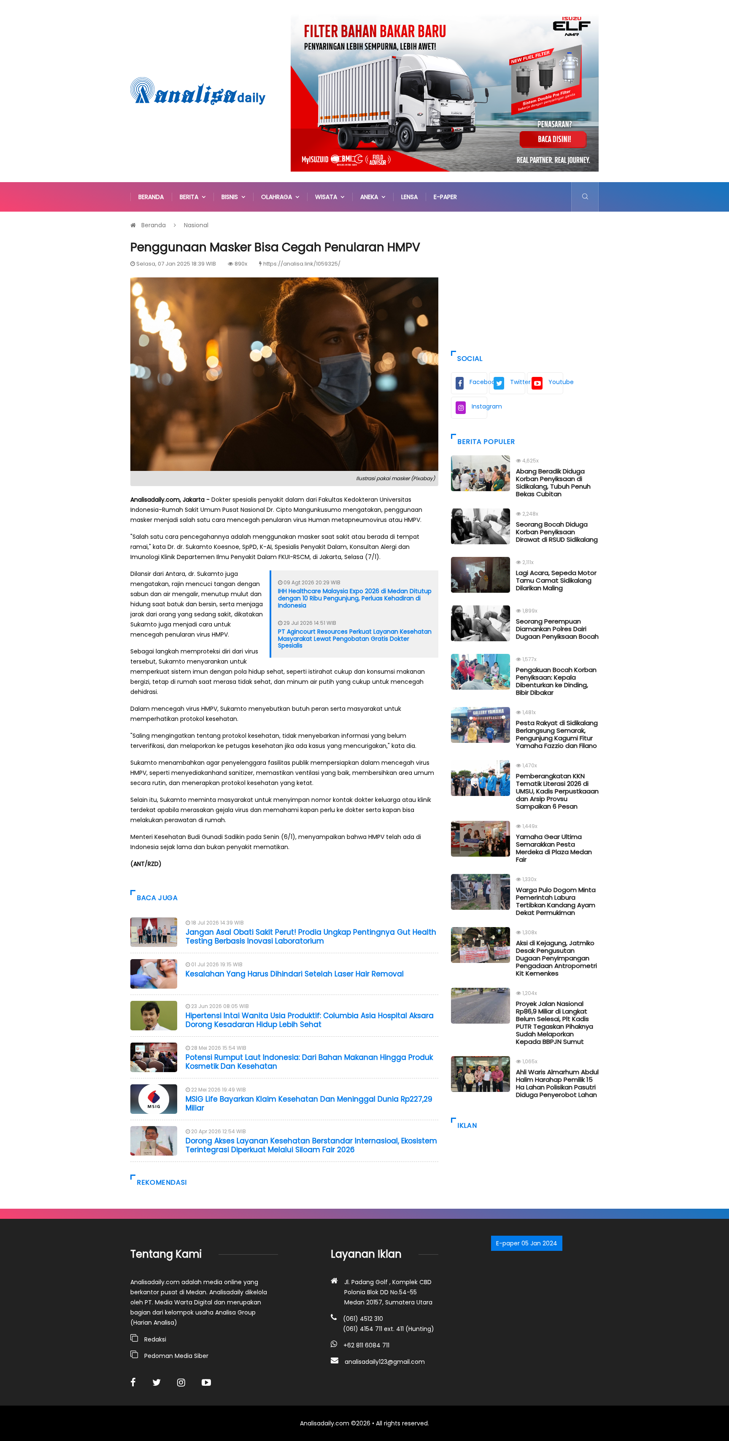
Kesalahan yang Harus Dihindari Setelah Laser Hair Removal (295, 974)
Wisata (327, 197)
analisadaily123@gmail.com (385, 1362)
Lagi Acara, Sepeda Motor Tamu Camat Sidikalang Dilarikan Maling (556, 580)
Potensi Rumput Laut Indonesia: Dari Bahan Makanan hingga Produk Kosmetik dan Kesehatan (309, 1061)
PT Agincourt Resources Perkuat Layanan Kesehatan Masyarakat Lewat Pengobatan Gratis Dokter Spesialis (355, 638)
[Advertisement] (525, 279)
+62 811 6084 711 (366, 1345)
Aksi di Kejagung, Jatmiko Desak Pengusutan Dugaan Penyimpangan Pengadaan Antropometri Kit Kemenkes (556, 958)
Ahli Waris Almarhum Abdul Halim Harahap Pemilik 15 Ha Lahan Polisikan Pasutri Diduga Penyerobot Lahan (557, 1083)
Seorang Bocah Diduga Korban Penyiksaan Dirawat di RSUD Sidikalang (557, 532)
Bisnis (231, 197)
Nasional (196, 225)
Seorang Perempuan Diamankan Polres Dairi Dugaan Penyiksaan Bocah (557, 629)
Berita (191, 197)
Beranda (151, 197)
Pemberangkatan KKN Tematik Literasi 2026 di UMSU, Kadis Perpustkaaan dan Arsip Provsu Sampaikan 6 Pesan (557, 791)
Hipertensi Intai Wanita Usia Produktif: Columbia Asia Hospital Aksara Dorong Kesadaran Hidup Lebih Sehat (310, 1020)
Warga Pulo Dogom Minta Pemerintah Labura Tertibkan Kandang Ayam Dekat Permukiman (556, 901)
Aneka (370, 197)
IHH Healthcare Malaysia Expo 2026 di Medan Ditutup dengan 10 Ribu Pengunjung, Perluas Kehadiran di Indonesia (355, 598)
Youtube (555, 382)
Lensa (409, 197)
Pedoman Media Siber (176, 1356)
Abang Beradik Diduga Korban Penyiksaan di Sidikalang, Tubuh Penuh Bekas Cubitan (553, 482)
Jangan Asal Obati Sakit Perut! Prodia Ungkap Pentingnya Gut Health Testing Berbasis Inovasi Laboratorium (311, 936)
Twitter (517, 382)
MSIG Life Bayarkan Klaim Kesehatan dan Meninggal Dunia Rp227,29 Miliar (309, 1103)
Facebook (478, 382)
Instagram (479, 406)
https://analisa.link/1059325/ (301, 264)
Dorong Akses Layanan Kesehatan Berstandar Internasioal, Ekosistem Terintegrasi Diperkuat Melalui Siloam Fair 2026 (311, 1145)
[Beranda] (197, 90)
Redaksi (155, 1339)
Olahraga (278, 197)
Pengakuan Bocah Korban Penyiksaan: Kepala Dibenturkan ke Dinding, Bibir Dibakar (556, 681)
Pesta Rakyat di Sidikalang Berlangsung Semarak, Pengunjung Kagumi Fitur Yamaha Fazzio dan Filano (557, 734)
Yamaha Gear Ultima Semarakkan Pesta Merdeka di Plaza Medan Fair (554, 848)
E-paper (445, 197)
